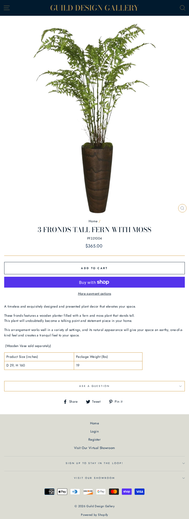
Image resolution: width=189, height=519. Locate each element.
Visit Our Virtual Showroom (94, 447)
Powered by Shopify (94, 515)
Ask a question (94, 386)
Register (94, 439)
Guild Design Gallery (94, 8)
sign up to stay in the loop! (94, 463)
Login (94, 431)
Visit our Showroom (94, 478)
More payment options (94, 293)
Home (93, 221)
